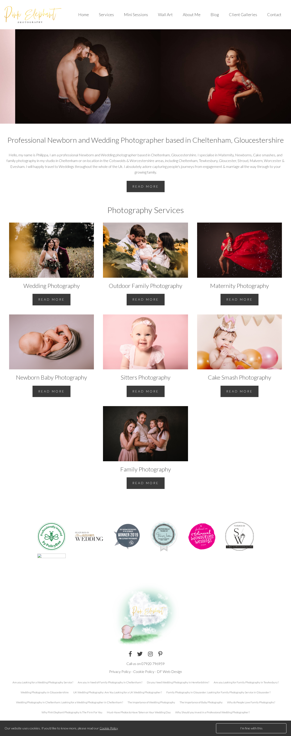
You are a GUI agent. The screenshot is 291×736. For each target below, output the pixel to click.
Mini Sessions (136, 14)
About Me (192, 14)
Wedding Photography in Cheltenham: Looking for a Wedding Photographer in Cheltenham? (69, 702)
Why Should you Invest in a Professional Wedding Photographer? (212, 712)
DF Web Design (169, 671)
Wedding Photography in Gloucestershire (45, 692)
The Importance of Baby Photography (201, 702)
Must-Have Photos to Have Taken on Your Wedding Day (139, 712)
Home (83, 14)
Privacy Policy (120, 671)
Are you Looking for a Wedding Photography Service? (43, 682)
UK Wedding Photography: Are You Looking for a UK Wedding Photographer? (117, 692)
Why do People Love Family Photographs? (251, 702)
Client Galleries (243, 14)
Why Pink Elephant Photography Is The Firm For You (72, 712)
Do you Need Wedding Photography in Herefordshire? (178, 682)
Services (106, 14)
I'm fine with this (251, 728)
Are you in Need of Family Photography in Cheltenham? (110, 682)
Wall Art (165, 14)
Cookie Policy (143, 671)
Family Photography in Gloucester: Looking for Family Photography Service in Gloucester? (218, 692)
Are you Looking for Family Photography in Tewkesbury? (246, 682)
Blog (215, 14)
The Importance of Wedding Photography (151, 702)
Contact (274, 14)
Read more (145, 186)
